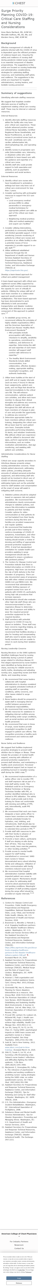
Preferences (19, 1283)
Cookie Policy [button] (21, 1270)
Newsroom (19, 1245)
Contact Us (19, 1248)
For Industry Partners (19, 1241)
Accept (19, 1278)
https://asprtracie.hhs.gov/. (16, 270)
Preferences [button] (28, 1272)
